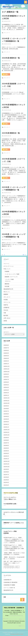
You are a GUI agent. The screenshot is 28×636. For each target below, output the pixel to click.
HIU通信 (6, 299)
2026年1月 (6, 363)
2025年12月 (6, 366)
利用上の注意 (5, 618)
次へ (24, 254)
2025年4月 (6, 387)
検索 (5, 597)
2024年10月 (6, 403)
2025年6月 (6, 382)
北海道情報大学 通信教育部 (10, 582)
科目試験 (7, 286)
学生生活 (6, 310)
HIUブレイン (7, 291)
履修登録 (7, 283)
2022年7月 (6, 474)
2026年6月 (6, 350)
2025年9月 (6, 374)
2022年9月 (6, 469)
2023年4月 (6, 450)
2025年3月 (6, 390)
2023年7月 (6, 442)
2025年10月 (6, 371)
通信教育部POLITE (8, 289)
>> (18, 567)
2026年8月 (6, 345)
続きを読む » (6, 75)
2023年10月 (6, 435)
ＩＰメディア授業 (9, 279)
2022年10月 (6, 466)
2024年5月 (6, 416)
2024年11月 (6, 400)
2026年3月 (6, 358)
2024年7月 (6, 411)
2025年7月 (6, 379)
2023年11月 (6, 432)
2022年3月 (6, 485)
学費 (5, 312)
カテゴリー (6, 332)
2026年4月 (6, 355)
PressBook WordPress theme (16, 634)
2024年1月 (6, 427)
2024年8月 (6, 408)
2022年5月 (6, 479)
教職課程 (6, 294)
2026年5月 (6, 353)
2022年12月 (6, 461)
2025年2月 (6, 392)
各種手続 (6, 304)
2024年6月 (6, 413)
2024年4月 (6, 419)
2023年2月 (6, 456)
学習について (7, 268)
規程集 (5, 320)
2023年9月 (6, 437)
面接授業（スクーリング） (11, 276)
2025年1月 (6, 395)
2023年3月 (6, 453)
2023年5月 (6, 448)
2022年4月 (6, 482)
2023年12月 (6, 429)
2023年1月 (6, 458)
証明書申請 (6, 307)
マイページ (6, 263)
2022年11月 (6, 464)
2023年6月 (6, 445)
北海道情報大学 (7, 579)
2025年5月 (6, 384)
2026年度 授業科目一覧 (11, 58)
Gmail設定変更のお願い (10, 503)
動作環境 (6, 315)
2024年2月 (6, 424)
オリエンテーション (9, 266)
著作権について (22, 619)
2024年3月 (6, 421)
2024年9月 (6, 406)
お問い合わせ (7, 318)
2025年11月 (6, 369)
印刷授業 (7, 271)
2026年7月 (6, 347)
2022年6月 (6, 477)
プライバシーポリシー (13, 619)
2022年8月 (6, 472)
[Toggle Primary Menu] (25, 2)
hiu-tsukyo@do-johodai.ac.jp (16, 615)
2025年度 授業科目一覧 (11, 133)
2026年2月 (6, 361)
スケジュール (7, 302)
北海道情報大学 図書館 (9, 585)
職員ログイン (22, 625)
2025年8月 (6, 377)
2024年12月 (6, 398)
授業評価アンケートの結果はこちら (14, 522)
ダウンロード (7, 32)
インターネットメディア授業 (12, 274)
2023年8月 (6, 440)
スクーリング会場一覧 (9, 587)
